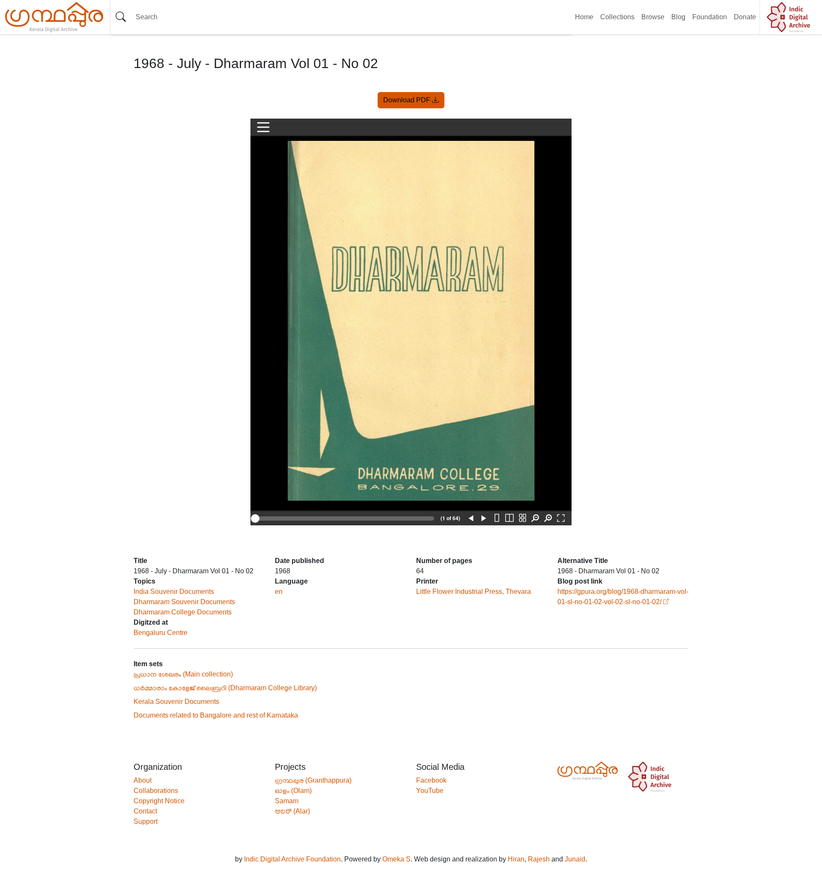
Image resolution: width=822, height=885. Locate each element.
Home (584, 17)
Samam (286, 801)
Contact (145, 811)
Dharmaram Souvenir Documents (184, 601)
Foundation (709, 17)
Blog (678, 17)
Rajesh (539, 859)
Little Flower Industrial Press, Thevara (473, 591)
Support (146, 821)
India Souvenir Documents (174, 591)
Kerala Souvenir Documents (176, 701)
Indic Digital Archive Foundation (292, 859)
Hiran (516, 859)
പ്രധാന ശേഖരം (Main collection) (183, 674)
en (279, 591)
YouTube (430, 790)
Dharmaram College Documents (183, 612)
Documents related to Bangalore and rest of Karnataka (216, 715)
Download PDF (407, 100)
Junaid (575, 859)
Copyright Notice (159, 801)
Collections (617, 17)
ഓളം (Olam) (293, 790)
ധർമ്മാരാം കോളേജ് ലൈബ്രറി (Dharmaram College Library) (225, 687)
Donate (745, 17)
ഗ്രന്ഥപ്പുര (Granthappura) (313, 780)
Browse (652, 17)
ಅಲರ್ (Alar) (292, 811)
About (143, 780)
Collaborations (156, 790)
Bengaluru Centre (161, 632)
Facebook (431, 780)
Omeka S (396, 859)
